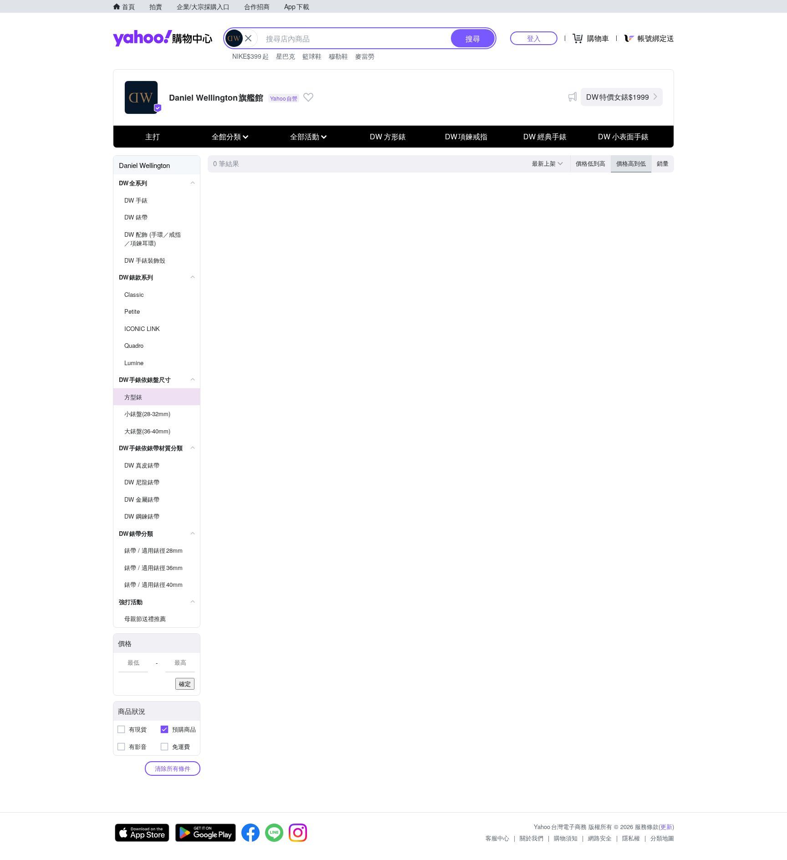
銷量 (663, 163)
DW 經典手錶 (545, 136)
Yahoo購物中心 (162, 38)
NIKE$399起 (250, 56)
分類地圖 (662, 838)
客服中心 (497, 838)
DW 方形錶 (388, 136)
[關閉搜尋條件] (248, 38)
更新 (666, 826)
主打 (152, 136)
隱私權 (631, 838)
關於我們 (531, 838)
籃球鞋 (312, 56)
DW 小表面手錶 (623, 136)
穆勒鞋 (338, 56)
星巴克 (285, 56)
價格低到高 (590, 163)
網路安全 (600, 838)
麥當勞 (364, 56)
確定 (185, 683)
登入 (534, 38)
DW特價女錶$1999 (617, 97)
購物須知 (565, 838)
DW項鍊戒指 (466, 136)
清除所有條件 (172, 768)
